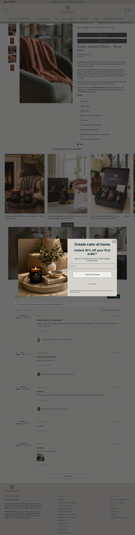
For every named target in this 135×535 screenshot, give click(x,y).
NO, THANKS (92, 284)
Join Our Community (92, 274)
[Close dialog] (114, 241)
